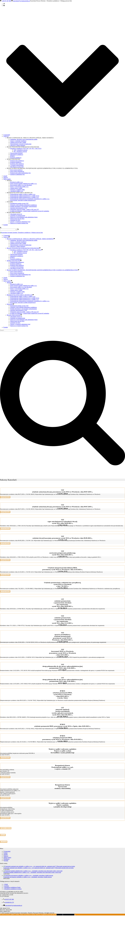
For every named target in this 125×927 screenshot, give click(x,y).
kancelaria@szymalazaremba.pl (21, 1)
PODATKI (10, 304)
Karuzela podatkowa (15, 157)
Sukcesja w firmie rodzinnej (17, 145)
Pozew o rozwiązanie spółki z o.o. (19, 186)
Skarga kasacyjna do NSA (17, 218)
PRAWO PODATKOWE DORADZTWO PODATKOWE (23, 248)
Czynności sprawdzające (16, 165)
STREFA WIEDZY (5, 828)
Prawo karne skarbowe (16, 170)
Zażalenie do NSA (15, 220)
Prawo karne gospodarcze (17, 171)
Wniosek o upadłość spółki (17, 189)
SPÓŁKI (9, 282)
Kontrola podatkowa (15, 162)
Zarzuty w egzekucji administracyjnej (20, 221)
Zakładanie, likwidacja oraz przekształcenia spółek (23, 139)
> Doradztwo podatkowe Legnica (12, 889)
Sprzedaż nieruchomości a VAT (18, 208)
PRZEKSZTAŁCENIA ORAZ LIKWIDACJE (19, 295)
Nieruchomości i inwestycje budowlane (20, 144)
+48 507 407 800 (6, 1)
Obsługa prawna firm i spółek (18, 142)
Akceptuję (59, 914)
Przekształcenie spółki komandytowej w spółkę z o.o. (24, 197)
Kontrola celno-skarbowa (17, 163)
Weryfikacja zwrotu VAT (17, 167)
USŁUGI (6, 136)
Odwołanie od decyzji (16, 214)
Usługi (5, 853)
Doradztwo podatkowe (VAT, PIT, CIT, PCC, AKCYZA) (25, 148)
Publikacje (6, 859)
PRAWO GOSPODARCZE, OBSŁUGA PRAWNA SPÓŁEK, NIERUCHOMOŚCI (30, 239)
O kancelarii (6, 134)
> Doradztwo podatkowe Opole (11, 887)
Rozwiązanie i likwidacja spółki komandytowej (23, 200)
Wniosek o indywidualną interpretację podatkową (23, 205)
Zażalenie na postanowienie (17, 215)
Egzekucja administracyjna (17, 174)
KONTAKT (3, 841)
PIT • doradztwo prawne (20, 151)
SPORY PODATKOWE (13, 260)
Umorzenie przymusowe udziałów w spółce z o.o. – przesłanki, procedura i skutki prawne (27, 877)
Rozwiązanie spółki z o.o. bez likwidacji (21, 185)
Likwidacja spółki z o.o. (16, 191)
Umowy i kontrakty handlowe (18, 141)
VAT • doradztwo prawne (20, 150)
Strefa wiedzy (7, 179)
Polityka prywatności (68, 914)
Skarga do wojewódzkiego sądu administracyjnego (24, 217)
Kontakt (5, 224)
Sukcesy (5, 177)
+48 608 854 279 (9, 902)
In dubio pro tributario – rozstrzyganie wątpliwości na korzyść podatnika (29, 211)
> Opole (5, 884)
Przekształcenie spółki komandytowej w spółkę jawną (24, 195)
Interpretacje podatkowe (16, 154)
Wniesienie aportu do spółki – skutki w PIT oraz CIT (24, 209)
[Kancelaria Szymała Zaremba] (21, 232)
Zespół (5, 176)
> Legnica (6, 886)
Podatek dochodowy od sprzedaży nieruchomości (23, 206)
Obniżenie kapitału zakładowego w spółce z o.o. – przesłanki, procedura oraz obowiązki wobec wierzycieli (32, 872)
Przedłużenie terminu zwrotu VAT (19, 203)
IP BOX (12, 156)
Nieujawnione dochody (16, 153)
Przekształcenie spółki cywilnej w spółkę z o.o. (22, 194)
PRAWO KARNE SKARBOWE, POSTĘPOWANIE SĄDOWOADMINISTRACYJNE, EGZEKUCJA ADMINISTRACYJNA (42, 270)
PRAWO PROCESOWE (13, 315)
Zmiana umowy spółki (16, 188)
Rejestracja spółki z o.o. (16, 182)
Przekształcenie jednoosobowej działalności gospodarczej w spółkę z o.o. (29, 199)
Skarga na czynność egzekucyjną (19, 223)
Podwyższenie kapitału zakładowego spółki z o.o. (23, 183)
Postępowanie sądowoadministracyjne (20, 173)
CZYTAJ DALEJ (5, 497)
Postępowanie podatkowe (17, 160)
